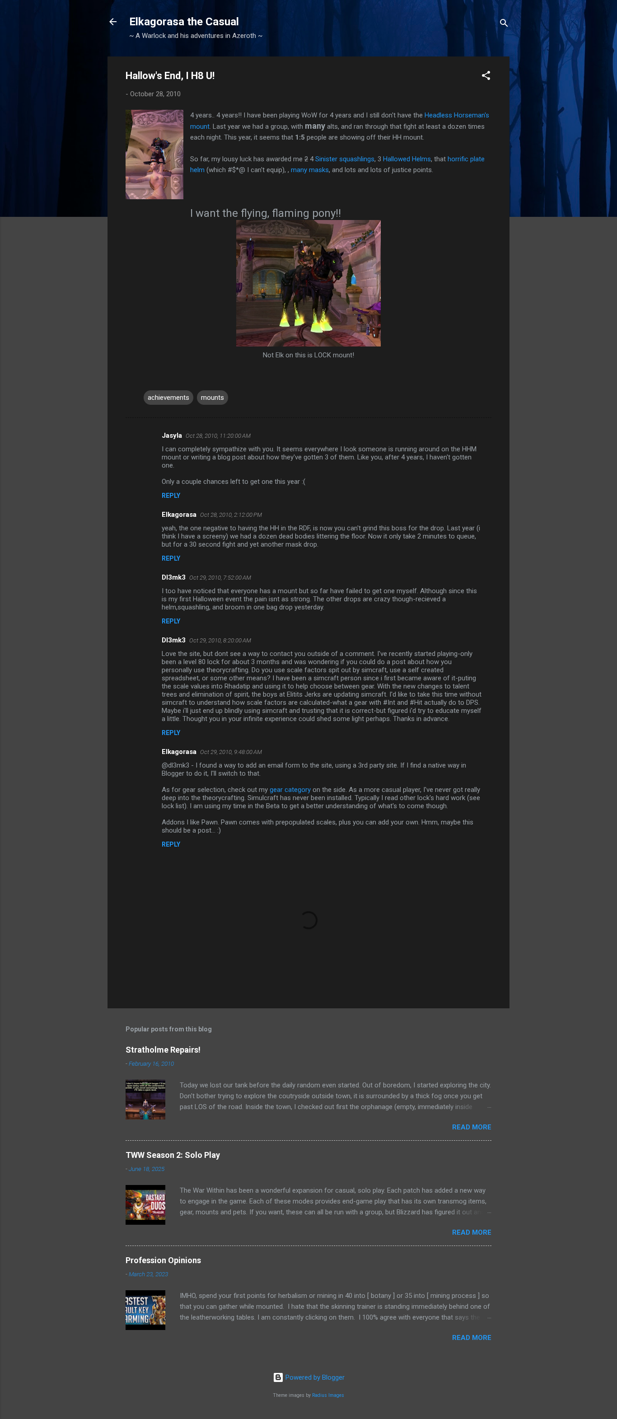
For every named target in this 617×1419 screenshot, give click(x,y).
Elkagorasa (179, 514)
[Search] (504, 24)
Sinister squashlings (344, 159)
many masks (310, 170)
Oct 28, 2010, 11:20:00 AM (218, 435)
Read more (471, 1127)
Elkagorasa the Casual (184, 21)
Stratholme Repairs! (163, 1049)
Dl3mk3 (174, 577)
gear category (290, 790)
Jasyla (172, 435)
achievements (168, 397)
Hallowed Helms (407, 159)
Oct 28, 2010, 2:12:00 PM (231, 514)
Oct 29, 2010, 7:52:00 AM (220, 577)
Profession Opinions (163, 1260)
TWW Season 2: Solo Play (173, 1155)
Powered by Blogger (314, 1377)
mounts (212, 397)
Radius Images (328, 1395)
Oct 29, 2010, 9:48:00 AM (231, 752)
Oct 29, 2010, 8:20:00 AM (220, 640)
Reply (171, 495)
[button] (486, 77)
